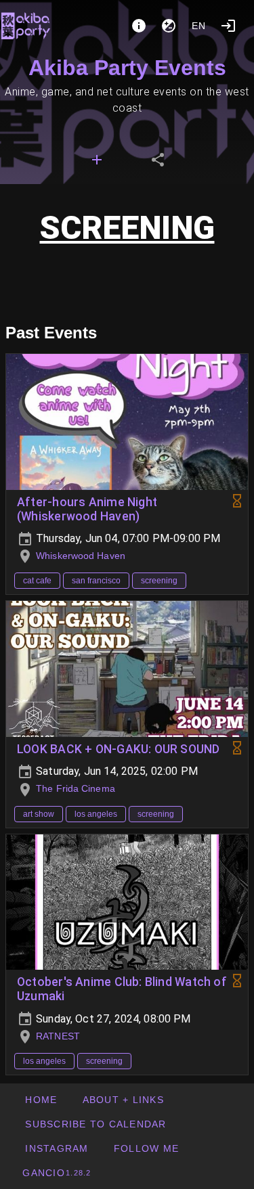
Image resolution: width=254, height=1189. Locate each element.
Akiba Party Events (127, 67)
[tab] (96, 159)
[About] (139, 26)
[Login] (228, 26)
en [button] (199, 25)
